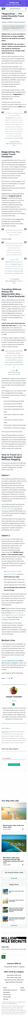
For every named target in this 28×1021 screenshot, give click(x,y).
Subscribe (5, 947)
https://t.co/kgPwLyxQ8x (15, 271)
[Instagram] (13, 704)
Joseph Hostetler (19, 22)
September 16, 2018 (14, 374)
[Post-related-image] (14, 811)
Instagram (22, 967)
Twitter (15, 967)
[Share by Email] (11, 678)
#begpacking (15, 264)
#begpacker (10, 118)
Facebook (8, 967)
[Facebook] (6, 678)
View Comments (14, 764)
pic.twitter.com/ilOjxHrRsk (14, 138)
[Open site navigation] (25, 9)
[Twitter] (9, 678)
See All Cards (14, 878)
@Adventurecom (11, 262)
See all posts (14, 925)
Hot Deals (12, 38)
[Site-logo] (3, 9)
